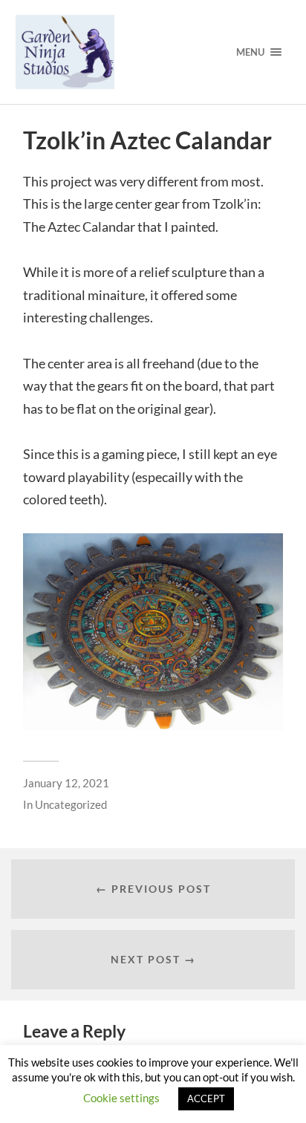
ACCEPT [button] (206, 1098)
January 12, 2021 (66, 783)
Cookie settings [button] (121, 1097)
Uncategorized (71, 804)
